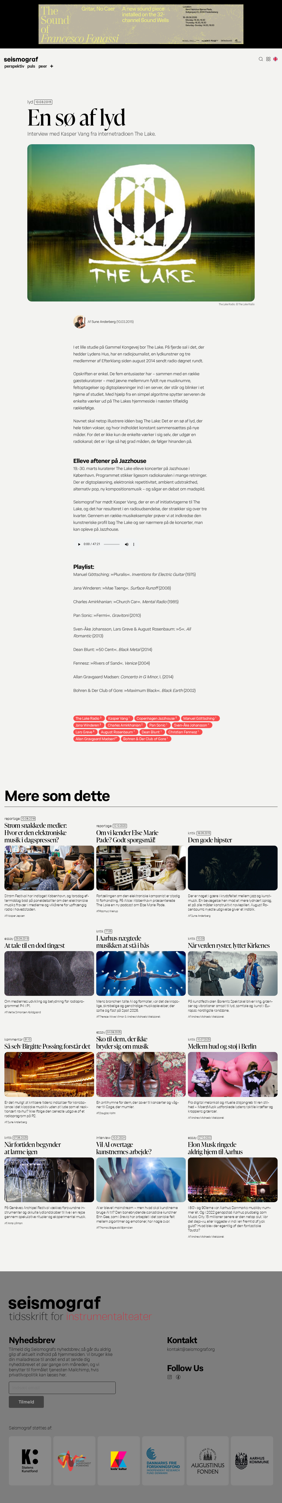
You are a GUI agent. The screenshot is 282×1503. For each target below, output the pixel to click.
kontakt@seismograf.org (191, 1349)
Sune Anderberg (103, 321)
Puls (31, 66)
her (62, 1374)
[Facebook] (178, 1377)
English (275, 59)
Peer (43, 66)
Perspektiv (14, 66)
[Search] (260, 59)
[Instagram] (169, 1377)
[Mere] (51, 65)
